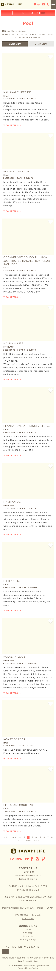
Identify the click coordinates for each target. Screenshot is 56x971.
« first (6, 837)
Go (5, 952)
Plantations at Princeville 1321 (27, 426)
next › (28, 841)
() (38, 5)
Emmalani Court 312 (18, 805)
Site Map (28, 933)
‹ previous (16, 837)
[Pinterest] (43, 858)
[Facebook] (32, 858)
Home (28, 929)
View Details (10, 125)
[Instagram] (38, 858)
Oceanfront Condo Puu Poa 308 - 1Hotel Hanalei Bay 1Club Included (26, 261)
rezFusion (33, 968)
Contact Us (28, 919)
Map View (42, 44)
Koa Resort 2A (14, 739)
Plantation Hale (16, 172)
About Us (28, 936)
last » (36, 841)
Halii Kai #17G (13, 343)
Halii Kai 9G (12, 502)
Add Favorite (50, 56)
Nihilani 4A (11, 581)
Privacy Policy (28, 940)
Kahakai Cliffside (17, 92)
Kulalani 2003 (14, 657)
